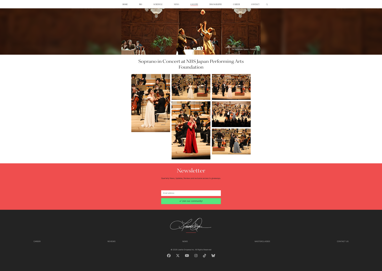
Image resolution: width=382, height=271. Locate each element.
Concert (171, 61)
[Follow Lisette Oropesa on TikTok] (204, 256)
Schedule (158, 4)
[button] (267, 4)
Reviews (111, 241)
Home (125, 4)
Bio (140, 4)
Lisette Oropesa (138, 126)
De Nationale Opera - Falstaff (244, 49)
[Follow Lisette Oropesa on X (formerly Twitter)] (177, 256)
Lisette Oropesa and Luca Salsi (223, 94)
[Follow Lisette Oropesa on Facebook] (168, 256)
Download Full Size (164, 126)
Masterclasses (262, 241)
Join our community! (192, 201)
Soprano (147, 61)
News (176, 4)
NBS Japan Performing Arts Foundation (211, 64)
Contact (255, 4)
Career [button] (236, 4)
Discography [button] (215, 4)
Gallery (194, 4)
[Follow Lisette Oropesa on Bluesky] (213, 256)
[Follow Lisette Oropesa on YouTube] (187, 256)
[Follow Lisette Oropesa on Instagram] (196, 256)
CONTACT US (342, 241)
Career (37, 241)
